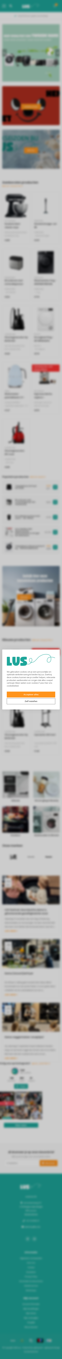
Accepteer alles (31, 694)
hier (46, 683)
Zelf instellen (31, 701)
